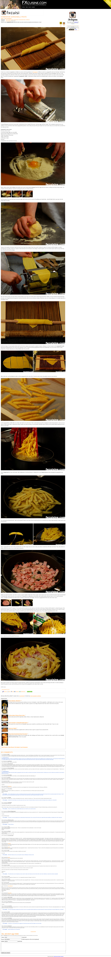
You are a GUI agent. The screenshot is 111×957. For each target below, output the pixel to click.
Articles (23, 7)
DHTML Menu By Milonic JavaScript (58, 956)
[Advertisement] (72, 51)
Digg (9, 691)
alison (9, 857)
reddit (13, 691)
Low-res (61, 25)
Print (64, 25)
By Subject (17, 747)
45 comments (8, 20)
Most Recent (11, 747)
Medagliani (35, 72)
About (27, 7)
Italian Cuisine (10, 19)
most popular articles (35, 696)
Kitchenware (16, 19)
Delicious (5, 691)
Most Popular (5, 747)
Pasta (7, 19)
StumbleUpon (23, 691)
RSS (76, 29)
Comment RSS (33, 931)
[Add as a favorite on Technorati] (29, 691)
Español (33, 7)
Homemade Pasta (22, 19)
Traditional (28, 19)
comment (22, 696)
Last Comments (24, 747)
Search (29, 7)
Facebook (17, 691)
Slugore (9, 843)
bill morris (9, 786)
